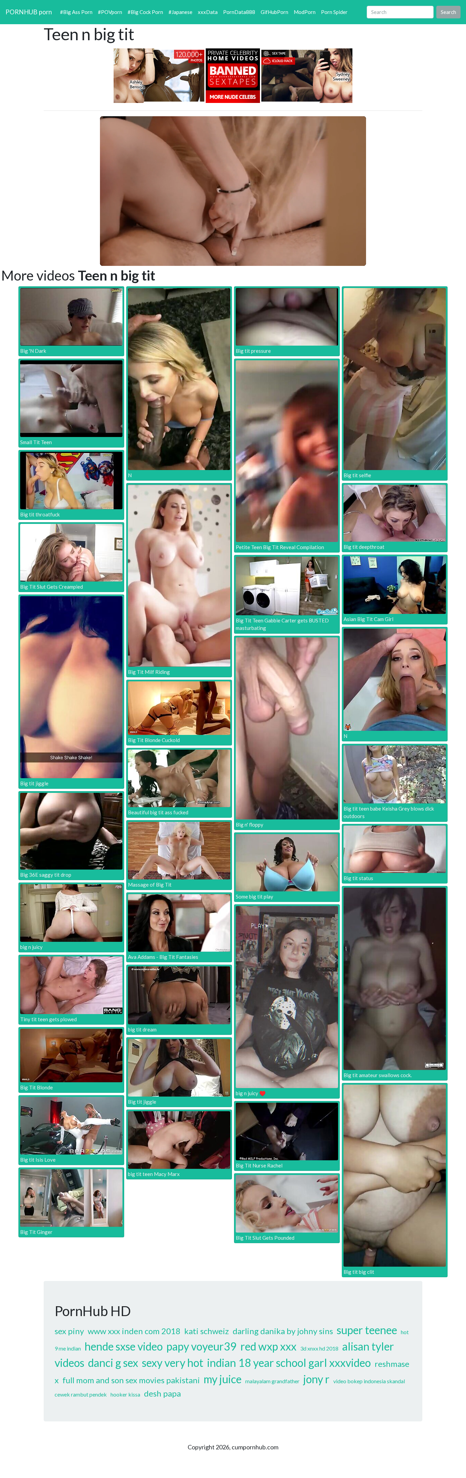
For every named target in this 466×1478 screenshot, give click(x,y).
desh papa (162, 1393)
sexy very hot (172, 1362)
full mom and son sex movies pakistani (131, 1380)
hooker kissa (125, 1394)
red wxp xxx (268, 1346)
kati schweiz (206, 1331)
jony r (316, 1379)
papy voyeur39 (201, 1346)
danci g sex (113, 1362)
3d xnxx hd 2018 (319, 1348)
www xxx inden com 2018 (134, 1331)
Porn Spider (334, 12)
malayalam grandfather (272, 1381)
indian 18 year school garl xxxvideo (289, 1362)
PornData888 (239, 12)
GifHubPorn (274, 12)
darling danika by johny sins (283, 1331)
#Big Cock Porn (145, 12)
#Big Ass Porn (76, 12)
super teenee (367, 1330)
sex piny (69, 1331)
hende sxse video (124, 1346)
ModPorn (305, 12)
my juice (223, 1379)
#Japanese (180, 12)
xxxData (208, 12)
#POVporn (110, 12)
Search (448, 12)
